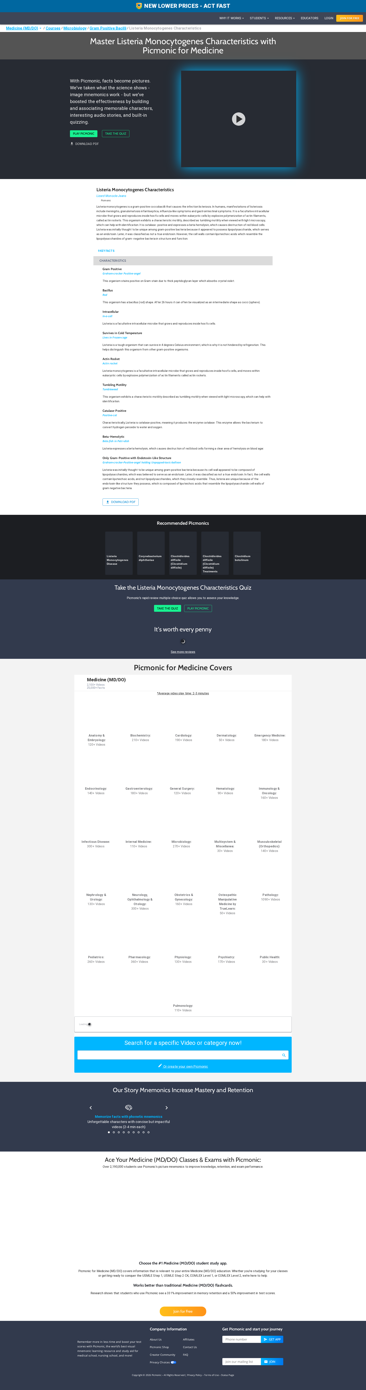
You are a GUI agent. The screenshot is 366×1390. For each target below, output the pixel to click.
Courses (53, 28)
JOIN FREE (349, 18)
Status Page (227, 1375)
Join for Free (183, 1311)
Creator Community (162, 1354)
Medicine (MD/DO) (22, 28)
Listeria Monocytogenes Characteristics (165, 28)
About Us (156, 1339)
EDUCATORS (309, 18)
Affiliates (189, 1339)
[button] (183, 1215)
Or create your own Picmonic (185, 1066)
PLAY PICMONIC (83, 133)
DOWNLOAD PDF (87, 144)
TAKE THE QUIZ (115, 133)
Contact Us (190, 1347)
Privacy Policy (194, 1375)
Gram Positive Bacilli (108, 28)
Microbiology (75, 28)
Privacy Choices (160, 1362)
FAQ (185, 1354)
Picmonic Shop (159, 1347)
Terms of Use (211, 1375)
